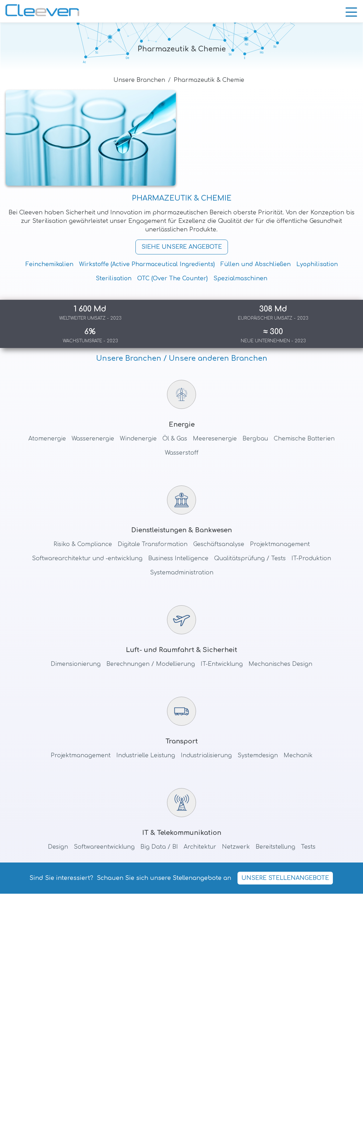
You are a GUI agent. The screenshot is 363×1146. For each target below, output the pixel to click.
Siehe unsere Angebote (181, 247)
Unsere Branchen (139, 80)
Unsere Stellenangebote (285, 878)
